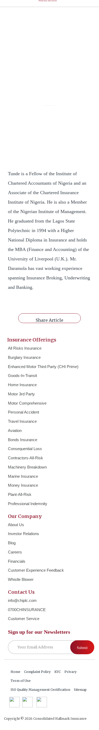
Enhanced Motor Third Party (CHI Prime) (43, 366)
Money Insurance (23, 485)
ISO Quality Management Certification (40, 690)
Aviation (15, 430)
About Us (16, 524)
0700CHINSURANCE (27, 609)
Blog (12, 543)
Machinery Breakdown (27, 467)
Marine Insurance (23, 476)
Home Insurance (22, 384)
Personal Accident (23, 412)
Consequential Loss (25, 448)
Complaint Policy (37, 672)
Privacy (70, 672)
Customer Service (23, 618)
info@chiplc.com (22, 600)
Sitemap (80, 690)
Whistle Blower (21, 579)
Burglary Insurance (24, 357)
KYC (57, 672)
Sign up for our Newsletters (39, 632)
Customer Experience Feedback (36, 570)
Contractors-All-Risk (25, 458)
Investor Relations (23, 533)
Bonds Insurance (22, 439)
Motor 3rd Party (21, 394)
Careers (15, 552)
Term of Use (21, 681)
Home (15, 672)
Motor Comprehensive (27, 403)
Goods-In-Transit (22, 375)
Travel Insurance (22, 421)
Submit (82, 648)
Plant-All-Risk (19, 494)
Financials (16, 561)
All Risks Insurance (24, 348)
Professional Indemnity (27, 503)
